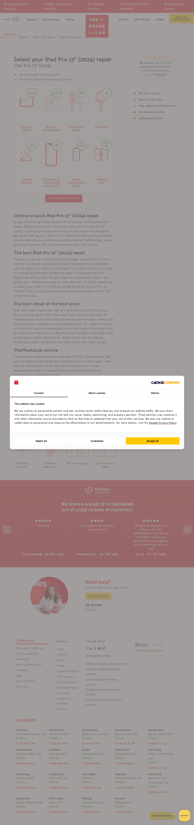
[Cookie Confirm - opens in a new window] (165, 382)
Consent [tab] (39, 392)
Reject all (41, 440)
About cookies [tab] (96, 392)
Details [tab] (155, 392)
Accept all (153, 440)
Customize (97, 440)
